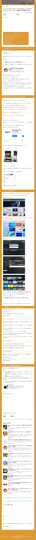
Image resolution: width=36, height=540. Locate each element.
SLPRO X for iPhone (10, 393)
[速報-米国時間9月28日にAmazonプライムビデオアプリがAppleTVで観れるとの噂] (5, 477)
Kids (13, 536)
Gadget (31, 12)
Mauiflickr (6, 1)
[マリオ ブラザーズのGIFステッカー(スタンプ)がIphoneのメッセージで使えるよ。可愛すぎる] (5, 463)
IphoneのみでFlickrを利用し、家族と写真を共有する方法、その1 (19, 439)
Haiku (7, 536)
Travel (23, 536)
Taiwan (20, 536)
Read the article (10, 437)
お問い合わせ (16, 537)
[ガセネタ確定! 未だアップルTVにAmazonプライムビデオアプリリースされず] (5, 455)
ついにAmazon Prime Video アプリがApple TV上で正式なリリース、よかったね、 (16, 34)
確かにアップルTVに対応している (10, 37)
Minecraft (28, 536)
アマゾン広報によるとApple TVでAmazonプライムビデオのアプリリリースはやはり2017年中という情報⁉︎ (16, 69)
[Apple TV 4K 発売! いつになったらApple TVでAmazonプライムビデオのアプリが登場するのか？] (5, 490)
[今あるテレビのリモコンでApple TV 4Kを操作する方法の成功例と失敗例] (5, 427)
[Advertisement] (18, 24)
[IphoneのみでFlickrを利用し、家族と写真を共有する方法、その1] (5, 441)
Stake (18, 536)
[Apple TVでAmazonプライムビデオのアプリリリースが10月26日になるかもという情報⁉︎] (5, 447)
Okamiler (15, 536)
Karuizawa (10, 536)
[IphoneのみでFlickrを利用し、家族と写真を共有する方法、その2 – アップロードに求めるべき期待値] (5, 484)
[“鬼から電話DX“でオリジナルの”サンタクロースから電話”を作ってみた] (5, 434)
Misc (25, 536)
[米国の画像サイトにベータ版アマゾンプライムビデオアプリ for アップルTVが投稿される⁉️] (5, 471)
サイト (4, 519)
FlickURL (6, 54)
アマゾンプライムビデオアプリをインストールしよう (12, 35)
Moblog (31, 536)
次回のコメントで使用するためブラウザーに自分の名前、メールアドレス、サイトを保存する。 (17, 524)
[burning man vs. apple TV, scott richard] (9, 359)
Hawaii (5, 536)
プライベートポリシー (21, 537)
